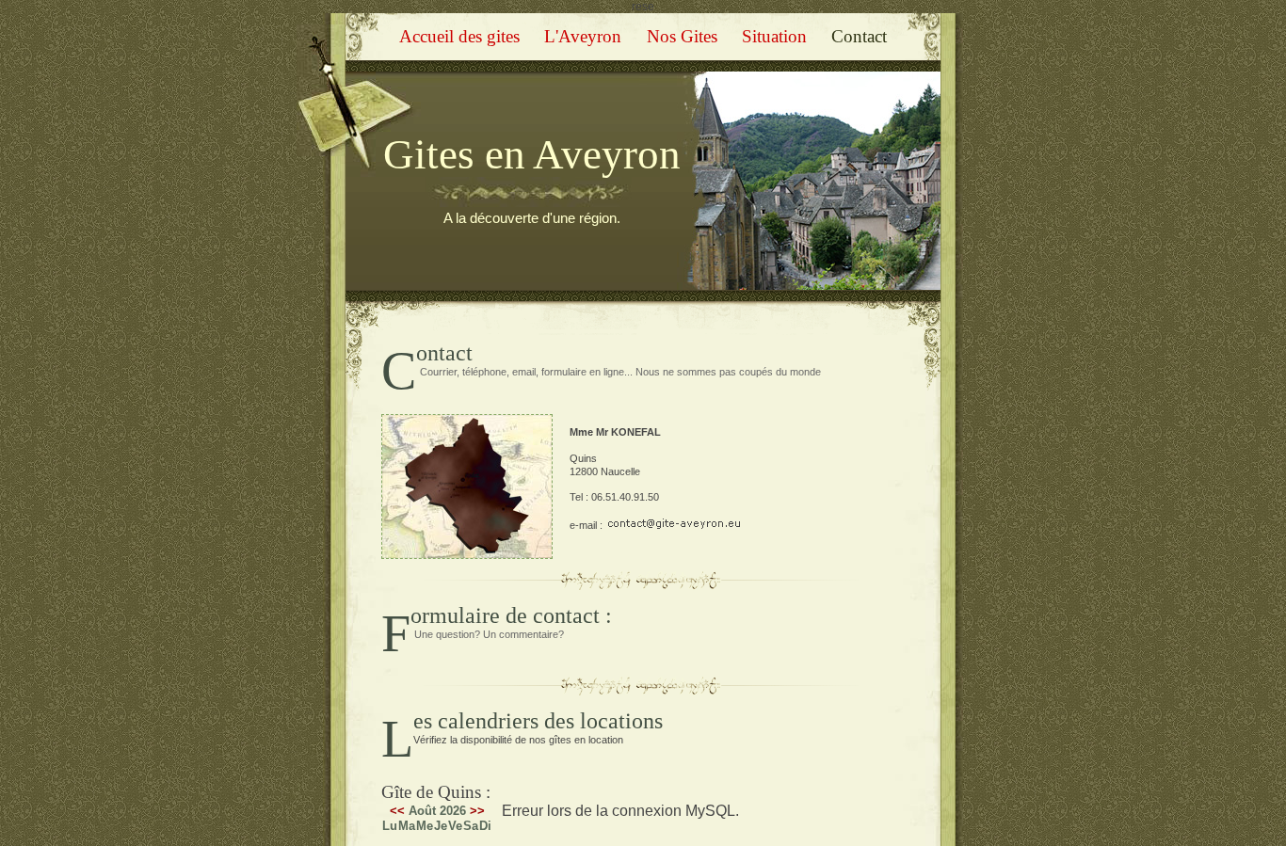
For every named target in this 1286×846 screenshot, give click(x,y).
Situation (774, 36)
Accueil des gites (459, 36)
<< (397, 811)
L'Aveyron (582, 36)
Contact (859, 36)
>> (477, 811)
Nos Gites (682, 36)
